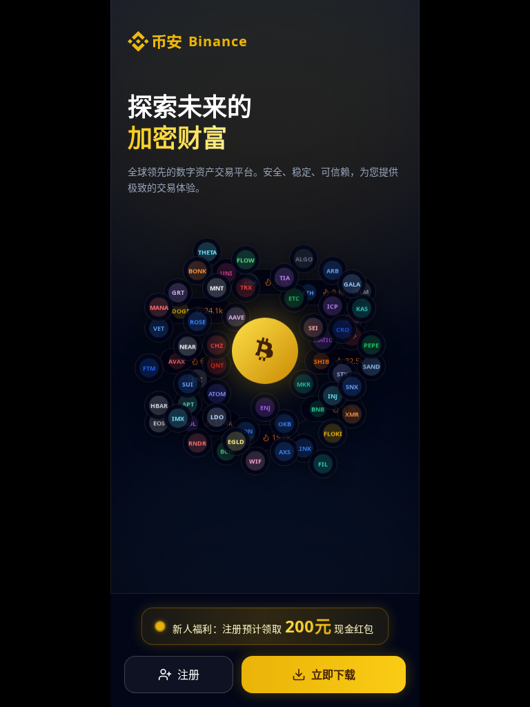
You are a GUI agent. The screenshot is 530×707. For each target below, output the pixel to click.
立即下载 (333, 674)
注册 (188, 674)
